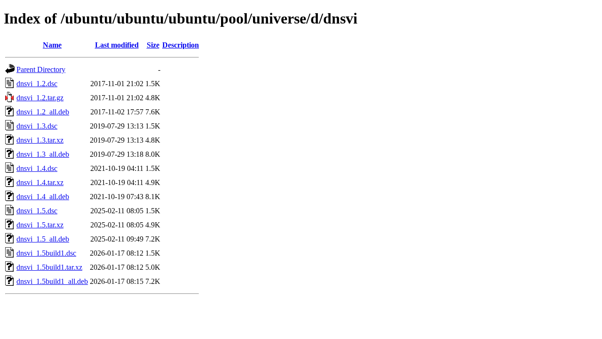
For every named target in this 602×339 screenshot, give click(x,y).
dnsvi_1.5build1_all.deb (52, 281)
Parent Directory (40, 69)
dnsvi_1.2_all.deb (42, 112)
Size (153, 45)
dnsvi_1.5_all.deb (42, 239)
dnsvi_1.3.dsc (36, 126)
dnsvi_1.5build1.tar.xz (49, 267)
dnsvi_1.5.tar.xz (39, 225)
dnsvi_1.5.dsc (36, 211)
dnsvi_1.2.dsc (36, 84)
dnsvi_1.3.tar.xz (39, 140)
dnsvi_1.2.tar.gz (39, 98)
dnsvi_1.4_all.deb (42, 197)
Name (52, 45)
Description (180, 45)
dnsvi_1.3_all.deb (42, 154)
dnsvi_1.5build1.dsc (46, 253)
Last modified (117, 45)
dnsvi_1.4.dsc (36, 168)
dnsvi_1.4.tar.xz (39, 182)
